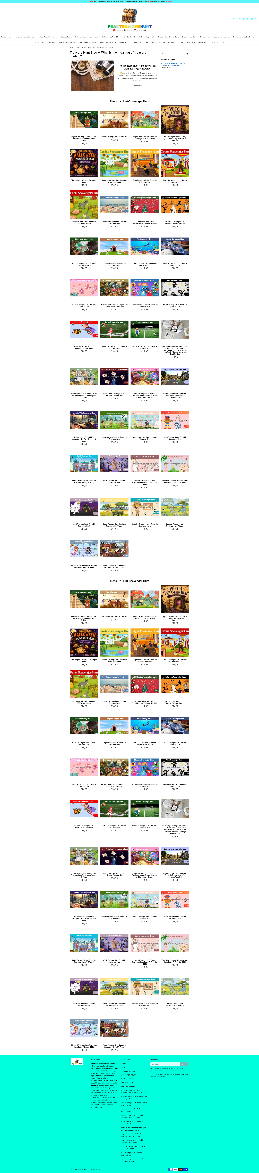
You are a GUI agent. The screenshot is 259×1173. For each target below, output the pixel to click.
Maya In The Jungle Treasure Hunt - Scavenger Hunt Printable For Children (84, 139)
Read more (137, 86)
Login (247, 18)
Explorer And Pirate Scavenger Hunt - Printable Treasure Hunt (114, 306)
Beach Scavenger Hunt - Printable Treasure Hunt (114, 223)
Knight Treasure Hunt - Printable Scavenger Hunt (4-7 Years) (84, 482)
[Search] (187, 53)
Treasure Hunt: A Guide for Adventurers (214, 37)
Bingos (160, 37)
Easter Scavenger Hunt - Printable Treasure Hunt (144, 438)
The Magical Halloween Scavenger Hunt (84, 181)
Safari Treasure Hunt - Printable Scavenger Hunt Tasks (114, 525)
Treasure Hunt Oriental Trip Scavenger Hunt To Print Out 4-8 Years (84, 439)
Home (71, 47)
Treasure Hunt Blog (170, 42)
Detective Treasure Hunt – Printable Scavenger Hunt (145, 525)
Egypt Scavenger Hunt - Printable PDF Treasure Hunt (145, 181)
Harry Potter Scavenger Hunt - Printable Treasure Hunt (114, 395)
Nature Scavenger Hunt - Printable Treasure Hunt (114, 438)
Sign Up (184, 1064)
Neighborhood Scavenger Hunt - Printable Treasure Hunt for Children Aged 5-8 (175, 395)
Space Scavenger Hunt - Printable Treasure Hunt (175, 264)
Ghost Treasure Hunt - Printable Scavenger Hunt (84, 525)
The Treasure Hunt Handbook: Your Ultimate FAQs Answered (137, 67)
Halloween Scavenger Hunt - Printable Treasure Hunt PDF (175, 223)
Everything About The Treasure (244, 37)
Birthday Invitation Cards (83, 37)
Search (123, 1063)
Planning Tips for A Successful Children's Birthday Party (55, 42)
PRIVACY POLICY (127, 1079)
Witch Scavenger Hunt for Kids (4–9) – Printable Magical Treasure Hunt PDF (175, 139)
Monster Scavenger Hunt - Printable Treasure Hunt (145, 306)
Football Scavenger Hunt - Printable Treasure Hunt (114, 347)
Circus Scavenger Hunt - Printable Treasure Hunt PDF (175, 181)
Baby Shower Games (172, 37)
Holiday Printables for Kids (47, 37)
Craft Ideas (154, 42)
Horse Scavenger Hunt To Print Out (114, 137)
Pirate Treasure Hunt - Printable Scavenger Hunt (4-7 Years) (114, 566)
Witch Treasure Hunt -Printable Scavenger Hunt (114, 482)
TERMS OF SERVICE (128, 1071)
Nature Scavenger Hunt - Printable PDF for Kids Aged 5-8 (84, 264)
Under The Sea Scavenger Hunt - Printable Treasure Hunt (145, 264)
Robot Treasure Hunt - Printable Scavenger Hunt (175, 438)
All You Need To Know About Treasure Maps (95, 42)
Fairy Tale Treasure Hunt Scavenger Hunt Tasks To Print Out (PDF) (175, 482)
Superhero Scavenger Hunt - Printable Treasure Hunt (84, 347)
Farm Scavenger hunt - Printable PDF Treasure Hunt (134, 1104)
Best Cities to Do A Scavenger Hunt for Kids (197, 42)
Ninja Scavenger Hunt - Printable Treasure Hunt (175, 306)
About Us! (220, 42)
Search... (238, 18)
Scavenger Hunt (81, 1169)
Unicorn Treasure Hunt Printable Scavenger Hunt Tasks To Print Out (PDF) (144, 482)
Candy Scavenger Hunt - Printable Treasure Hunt (84, 306)
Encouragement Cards (123, 42)
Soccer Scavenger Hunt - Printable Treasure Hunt (144, 347)
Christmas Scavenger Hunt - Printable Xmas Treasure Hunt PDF (144, 223)
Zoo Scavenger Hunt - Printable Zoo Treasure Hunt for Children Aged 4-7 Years (84, 395)
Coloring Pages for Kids (147, 37)
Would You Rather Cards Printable (106, 37)
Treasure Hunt (6, 37)
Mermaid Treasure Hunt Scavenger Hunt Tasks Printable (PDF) (84, 566)
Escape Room (66, 37)
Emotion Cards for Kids (128, 37)
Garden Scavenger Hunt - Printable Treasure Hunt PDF (114, 181)
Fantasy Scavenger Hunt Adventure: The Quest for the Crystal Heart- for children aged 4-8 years (145, 395)
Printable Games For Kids (25, 37)
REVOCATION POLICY (128, 1075)
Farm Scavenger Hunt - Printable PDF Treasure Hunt (84, 223)
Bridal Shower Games (190, 37)
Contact (123, 1067)
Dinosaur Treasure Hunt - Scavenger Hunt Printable (175, 525)
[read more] (92, 76)
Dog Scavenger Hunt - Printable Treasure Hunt (114, 264)
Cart (255, 18)
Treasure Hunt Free (141, 42)
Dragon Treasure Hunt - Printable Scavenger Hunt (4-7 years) (145, 138)
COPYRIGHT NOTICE (128, 1083)
